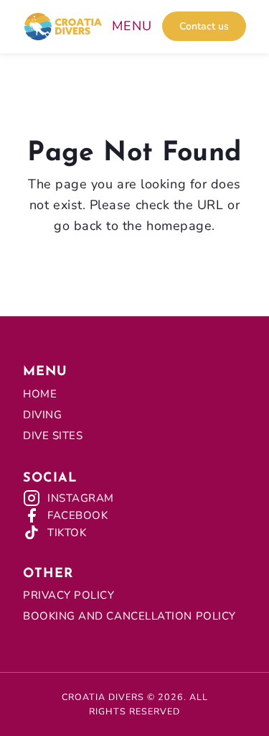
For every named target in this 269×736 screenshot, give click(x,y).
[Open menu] (132, 26)
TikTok (66, 532)
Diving (42, 415)
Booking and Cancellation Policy (129, 616)
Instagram (80, 498)
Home (40, 394)
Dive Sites (52, 435)
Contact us (204, 26)
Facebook (77, 515)
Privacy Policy (69, 595)
